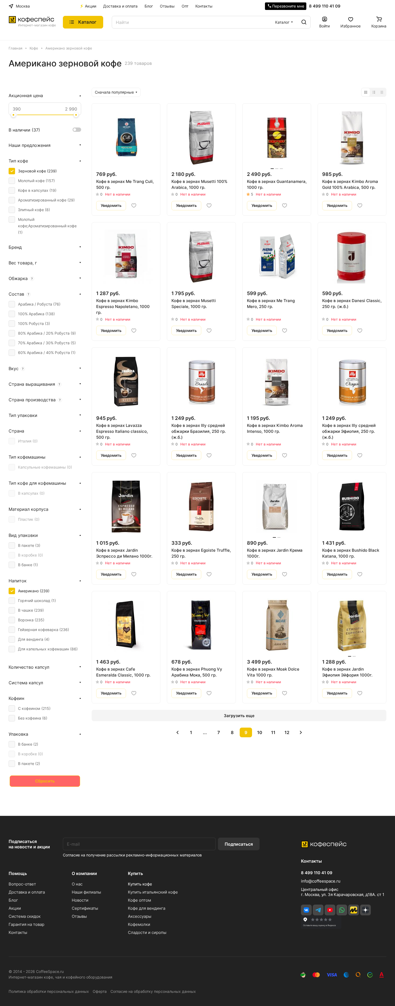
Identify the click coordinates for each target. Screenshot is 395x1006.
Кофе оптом (139, 900)
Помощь (18, 873)
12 (287, 732)
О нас (77, 884)
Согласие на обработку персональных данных (153, 991)
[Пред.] (177, 732)
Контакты (18, 932)
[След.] (301, 732)
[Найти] (304, 22)
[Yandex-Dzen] (365, 910)
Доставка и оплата (27, 892)
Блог (13, 900)
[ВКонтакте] (306, 910)
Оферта (100, 991)
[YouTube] (330, 910)
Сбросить (45, 781)
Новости (80, 900)
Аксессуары (139, 916)
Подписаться (239, 844)
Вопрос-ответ (22, 884)
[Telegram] (318, 910)
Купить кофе (140, 884)
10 (259, 732)
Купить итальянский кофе (153, 892)
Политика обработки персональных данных (49, 991)
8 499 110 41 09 (324, 6)
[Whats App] (341, 910)
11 (273, 732)
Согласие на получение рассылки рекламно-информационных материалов (132, 855)
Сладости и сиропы (147, 932)
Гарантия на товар (26, 924)
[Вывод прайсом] (382, 92)
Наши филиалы (86, 892)
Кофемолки (139, 924)
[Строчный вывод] (374, 92)
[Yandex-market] (353, 910)
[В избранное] (133, 205)
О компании (84, 873)
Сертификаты (85, 908)
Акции (15, 908)
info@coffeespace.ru (320, 881)
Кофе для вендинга (146, 908)
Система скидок (25, 916)
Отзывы (79, 916)
